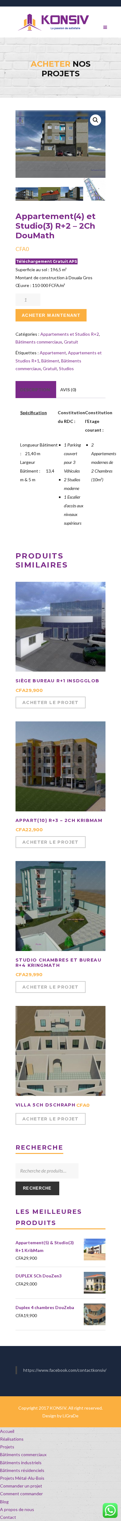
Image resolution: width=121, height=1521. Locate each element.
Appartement (53, 352)
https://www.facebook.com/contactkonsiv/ (64, 1370)
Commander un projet (21, 1485)
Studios (66, 368)
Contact (8, 1517)
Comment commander (21, 1493)
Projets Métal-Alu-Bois (22, 1478)
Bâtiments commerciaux (39, 341)
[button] (95, 120)
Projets (7, 1446)
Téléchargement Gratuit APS (46, 261)
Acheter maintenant (51, 315)
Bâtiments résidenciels (22, 1470)
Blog (4, 1501)
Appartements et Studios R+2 (69, 334)
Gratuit (71, 341)
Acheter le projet (50, 702)
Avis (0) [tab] (68, 389)
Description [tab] (35, 389)
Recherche (37, 1188)
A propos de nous (17, 1509)
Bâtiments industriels (21, 1462)
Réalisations (12, 1439)
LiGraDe (70, 1415)
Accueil (7, 1431)
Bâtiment (50, 360)
